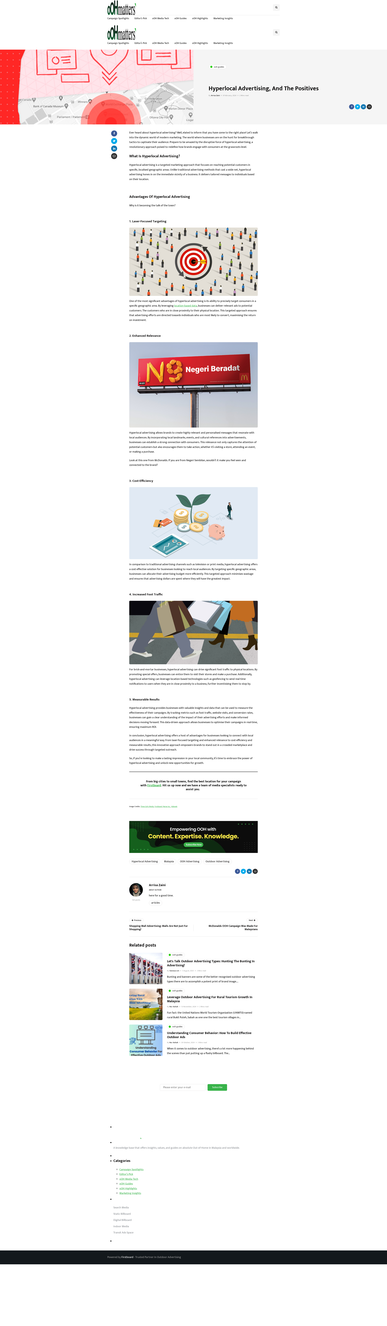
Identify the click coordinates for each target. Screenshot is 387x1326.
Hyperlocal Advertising (145, 861)
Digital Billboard (122, 1220)
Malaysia (169, 861)
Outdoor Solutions (124, 1199)
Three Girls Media (147, 806)
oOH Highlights (200, 18)
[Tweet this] (357, 106)
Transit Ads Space (123, 1232)
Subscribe (217, 1087)
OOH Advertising (189, 861)
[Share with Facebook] (351, 106)
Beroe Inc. (166, 806)
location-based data (185, 306)
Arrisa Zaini (215, 95)
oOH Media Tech (160, 18)
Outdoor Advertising (217, 861)
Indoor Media (121, 1226)
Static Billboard (122, 1214)
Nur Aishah (173, 1006)
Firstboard (154, 785)
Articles (155, 903)
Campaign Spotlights (118, 18)
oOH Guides (180, 18)
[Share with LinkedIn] (363, 106)
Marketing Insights (223, 18)
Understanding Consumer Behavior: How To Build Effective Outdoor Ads (209, 1035)
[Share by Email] (369, 106)
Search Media (121, 1207)
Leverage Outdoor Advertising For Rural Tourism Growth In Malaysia (209, 999)
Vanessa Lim (174, 970)
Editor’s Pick (141, 18)
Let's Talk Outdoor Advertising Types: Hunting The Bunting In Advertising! (211, 963)
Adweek (174, 806)
